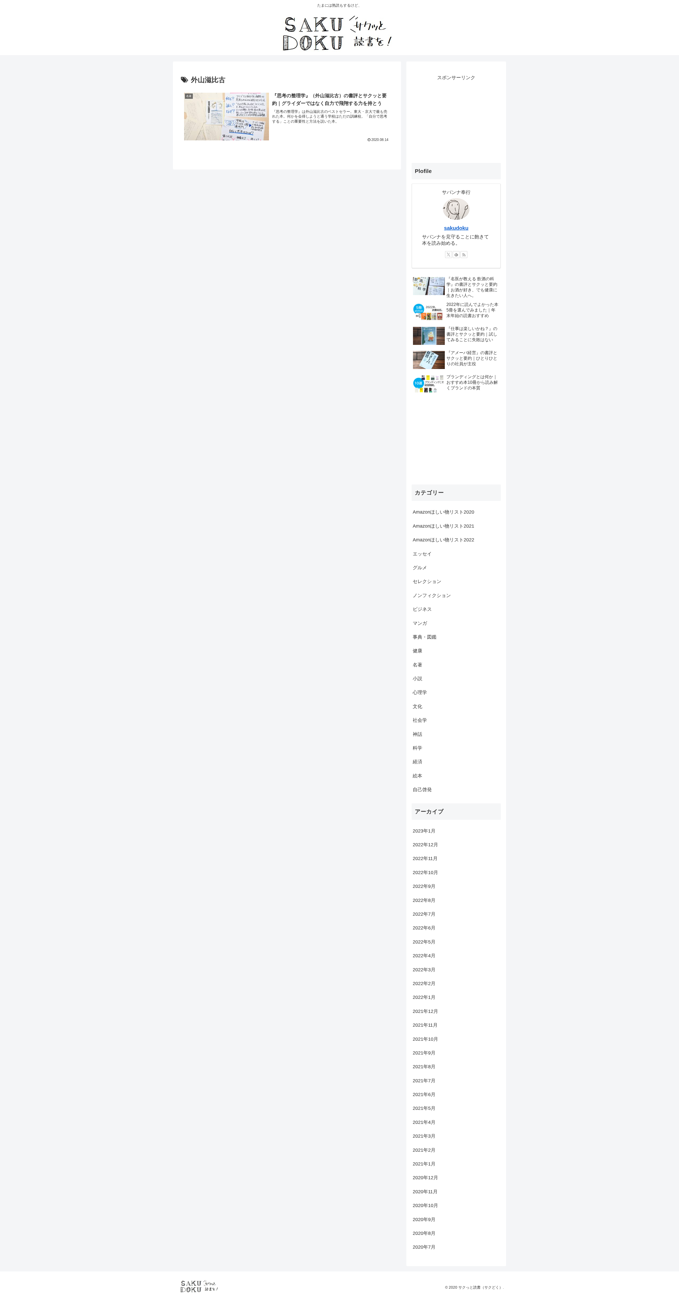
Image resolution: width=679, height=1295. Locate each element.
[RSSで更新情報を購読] (463, 254)
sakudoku (456, 228)
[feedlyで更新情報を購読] (456, 254)
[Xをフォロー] (448, 254)
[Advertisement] (456, 119)
